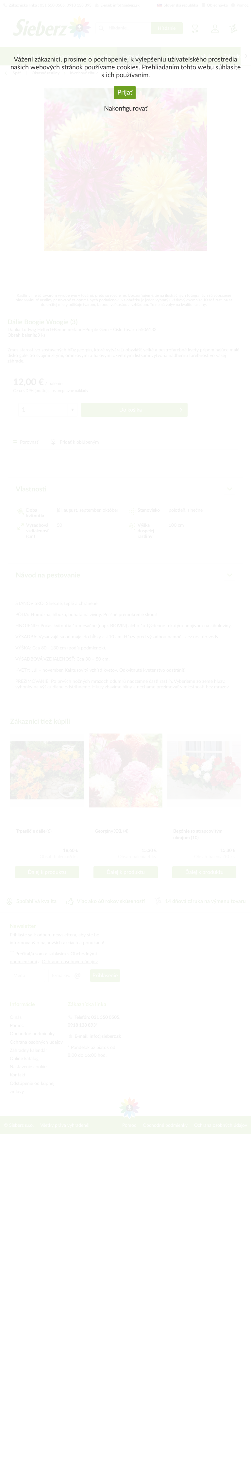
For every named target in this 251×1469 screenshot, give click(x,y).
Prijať (124, 92)
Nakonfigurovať (125, 108)
